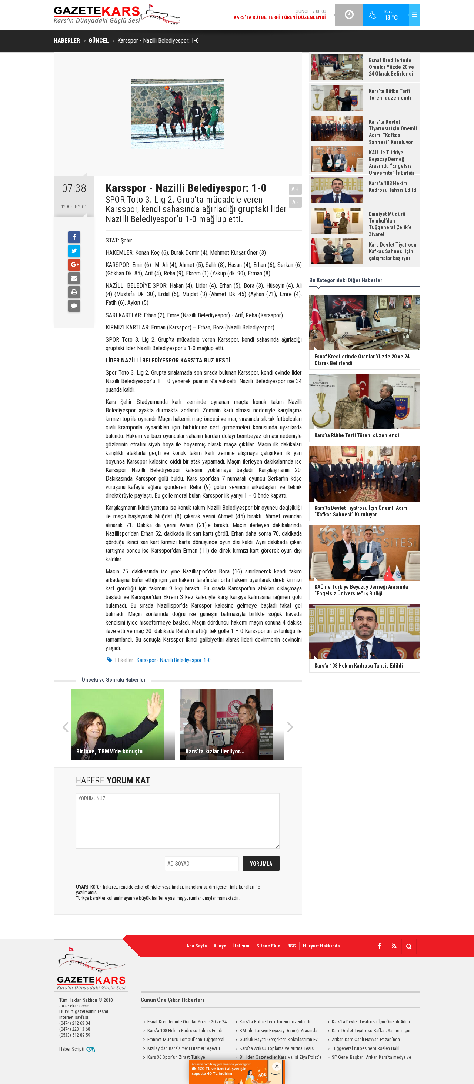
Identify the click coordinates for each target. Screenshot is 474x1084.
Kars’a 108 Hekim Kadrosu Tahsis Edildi (185, 1030)
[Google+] (74, 265)
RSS (291, 946)
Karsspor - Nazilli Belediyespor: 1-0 (174, 660)
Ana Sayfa (196, 946)
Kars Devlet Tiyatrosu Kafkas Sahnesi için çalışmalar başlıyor (367, 1031)
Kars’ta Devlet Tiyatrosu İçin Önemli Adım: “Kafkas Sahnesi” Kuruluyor (368, 1022)
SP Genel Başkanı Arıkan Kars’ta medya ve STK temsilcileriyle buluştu (368, 1058)
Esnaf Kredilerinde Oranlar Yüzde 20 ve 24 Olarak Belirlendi (184, 1022)
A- (295, 201)
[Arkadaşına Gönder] (74, 278)
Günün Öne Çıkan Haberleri (172, 1000)
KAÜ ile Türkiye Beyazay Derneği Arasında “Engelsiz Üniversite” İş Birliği (275, 1031)
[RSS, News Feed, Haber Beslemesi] (394, 946)
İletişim (241, 946)
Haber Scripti (71, 1049)
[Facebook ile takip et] (379, 946)
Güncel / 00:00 (280, 14)
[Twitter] (74, 251)
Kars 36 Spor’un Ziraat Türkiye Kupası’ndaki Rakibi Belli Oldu (173, 1058)
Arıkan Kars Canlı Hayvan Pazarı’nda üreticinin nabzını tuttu (362, 1040)
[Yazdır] (74, 292)
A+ (295, 189)
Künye (220, 946)
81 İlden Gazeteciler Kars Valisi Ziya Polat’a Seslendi (277, 1058)
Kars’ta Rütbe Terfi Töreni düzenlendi (275, 1021)
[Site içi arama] (408, 946)
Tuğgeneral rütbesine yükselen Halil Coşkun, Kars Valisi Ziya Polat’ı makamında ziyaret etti (366, 1049)
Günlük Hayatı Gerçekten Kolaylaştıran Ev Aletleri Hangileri (275, 1040)
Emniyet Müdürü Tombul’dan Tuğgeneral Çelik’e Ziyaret (182, 1040)
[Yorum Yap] (74, 306)
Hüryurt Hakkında (321, 946)
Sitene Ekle (268, 946)
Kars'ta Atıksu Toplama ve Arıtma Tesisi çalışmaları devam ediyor (274, 1049)
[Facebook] (74, 237)
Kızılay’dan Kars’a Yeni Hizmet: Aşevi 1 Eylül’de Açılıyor (180, 1049)
